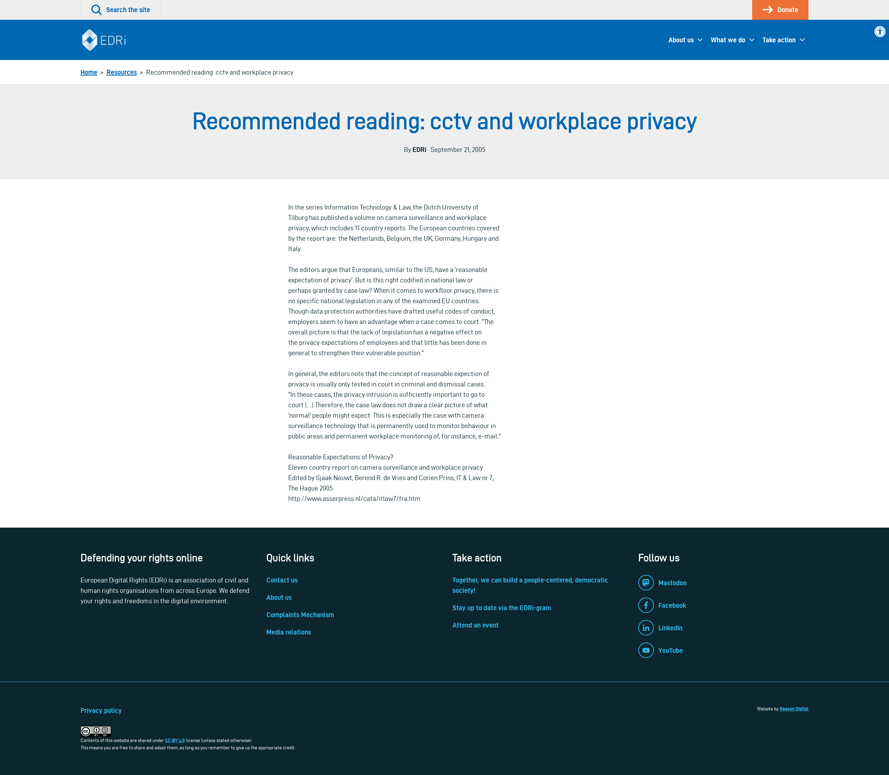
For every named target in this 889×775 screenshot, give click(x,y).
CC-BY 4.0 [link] (175, 740)
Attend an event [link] (475, 625)
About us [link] (681, 40)
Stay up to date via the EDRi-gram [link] (501, 608)
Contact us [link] (282, 580)
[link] (880, 32)
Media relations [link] (288, 632)
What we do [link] (728, 40)
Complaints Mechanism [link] (300, 615)
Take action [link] (779, 40)
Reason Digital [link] (794, 709)
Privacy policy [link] (101, 710)
